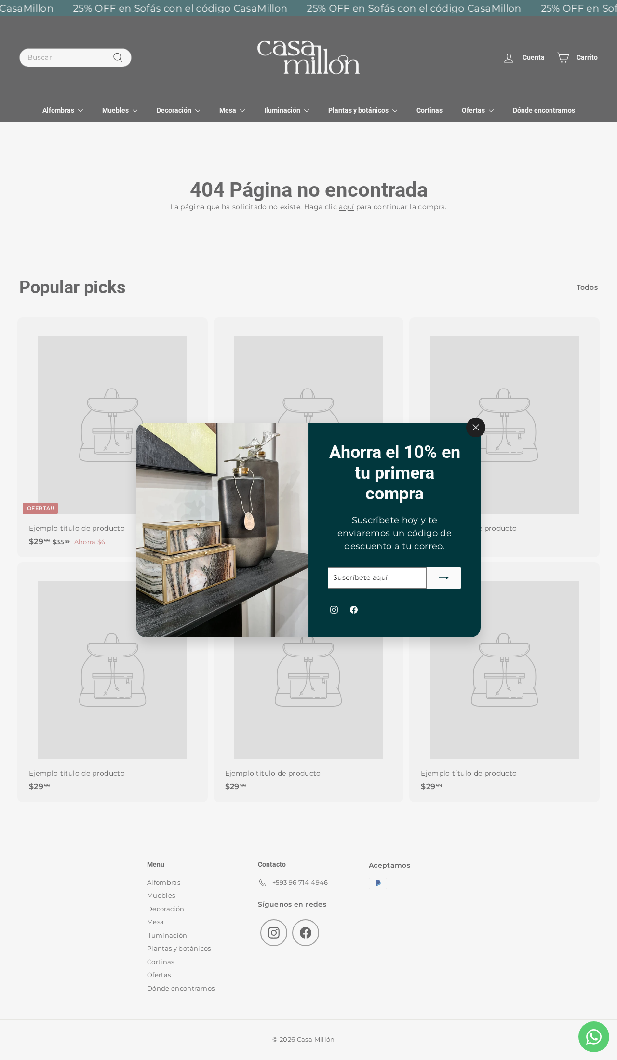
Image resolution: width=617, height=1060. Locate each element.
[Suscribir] (444, 578)
